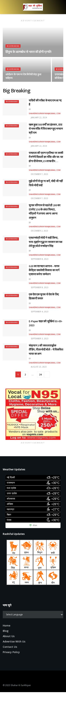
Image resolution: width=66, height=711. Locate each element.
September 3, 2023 (39, 338)
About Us (8, 636)
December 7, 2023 (39, 174)
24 (40, 374)
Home (6, 625)
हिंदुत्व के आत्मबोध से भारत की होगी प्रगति (28, 52)
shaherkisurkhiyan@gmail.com (44, 113)
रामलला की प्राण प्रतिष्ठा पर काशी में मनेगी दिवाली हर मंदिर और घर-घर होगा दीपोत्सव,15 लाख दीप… (46, 157)
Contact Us (10, 646)
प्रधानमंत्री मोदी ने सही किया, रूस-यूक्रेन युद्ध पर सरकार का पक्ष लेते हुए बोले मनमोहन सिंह (45, 242)
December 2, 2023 (39, 230)
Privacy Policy (11, 652)
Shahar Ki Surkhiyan (21, 685)
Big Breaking (13, 46)
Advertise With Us (14, 641)
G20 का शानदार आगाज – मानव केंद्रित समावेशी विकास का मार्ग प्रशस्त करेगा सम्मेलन (44, 270)
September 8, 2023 (39, 259)
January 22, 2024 (38, 117)
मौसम (35, 525)
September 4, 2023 (39, 311)
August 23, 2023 (38, 366)
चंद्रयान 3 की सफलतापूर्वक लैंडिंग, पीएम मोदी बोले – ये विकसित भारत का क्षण (46, 349)
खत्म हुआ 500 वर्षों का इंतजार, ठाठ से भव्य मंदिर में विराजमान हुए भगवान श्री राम (46, 129)
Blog (5, 631)
